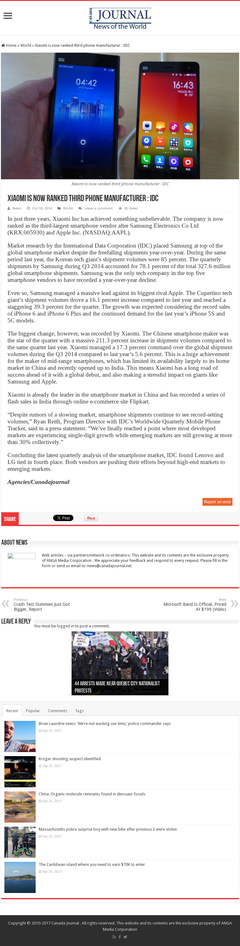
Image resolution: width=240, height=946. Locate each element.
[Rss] (114, 937)
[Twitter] (125, 937)
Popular (33, 710)
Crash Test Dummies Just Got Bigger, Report (42, 605)
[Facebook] (120, 937)
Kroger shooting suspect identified (70, 758)
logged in (65, 626)
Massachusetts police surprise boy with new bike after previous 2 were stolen (108, 829)
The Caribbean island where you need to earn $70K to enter (92, 864)
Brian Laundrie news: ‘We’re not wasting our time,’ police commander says (105, 723)
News (16, 208)
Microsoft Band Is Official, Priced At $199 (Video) (194, 605)
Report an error (217, 502)
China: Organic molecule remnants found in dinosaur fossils (92, 794)
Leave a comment (98, 208)
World (25, 45)
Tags (79, 710)
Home (11, 45)
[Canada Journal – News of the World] (120, 16)
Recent (12, 710)
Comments (57, 710)
